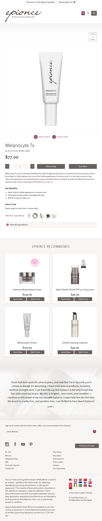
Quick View (17, 299)
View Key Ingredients (14, 215)
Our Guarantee (59, 468)
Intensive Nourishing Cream (27, 289)
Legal (82, 493)
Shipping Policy (11, 459)
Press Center (58, 462)
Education (57, 455)
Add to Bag (51, 166)
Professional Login (87, 446)
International (58, 459)
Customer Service (12, 465)
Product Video (62, 137)
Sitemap (89, 493)
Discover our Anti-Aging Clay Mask (40, 2)
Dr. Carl (8, 452)
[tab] (51, 225)
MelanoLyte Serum (45, 182)
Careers (56, 465)
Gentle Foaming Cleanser (75, 342)
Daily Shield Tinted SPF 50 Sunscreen (75, 289)
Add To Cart (35, 299)
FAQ (6, 462)
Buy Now (83, 166)
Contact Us (9, 468)
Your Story (57, 452)
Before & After (44, 137)
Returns (8, 455)
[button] (51, 225)
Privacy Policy (74, 493)
